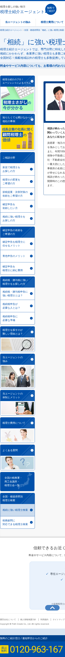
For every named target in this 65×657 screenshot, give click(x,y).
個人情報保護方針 (28, 619)
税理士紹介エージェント (22, 9)
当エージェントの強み (18, 22)
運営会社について (8, 619)
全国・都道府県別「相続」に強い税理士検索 (44, 30)
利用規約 (44, 619)
